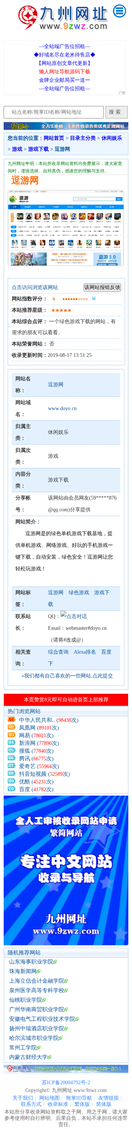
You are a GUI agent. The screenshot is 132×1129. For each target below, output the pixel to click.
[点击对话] (73, 616)
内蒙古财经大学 (28, 1057)
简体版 (103, 1104)
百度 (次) (36, 789)
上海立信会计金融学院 (36, 981)
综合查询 (58, 652)
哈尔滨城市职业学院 (34, 1038)
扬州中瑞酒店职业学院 (36, 1028)
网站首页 (54, 138)
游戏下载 (38, 149)
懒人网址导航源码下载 (64, 71)
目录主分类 (83, 138)
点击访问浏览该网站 (35, 287)
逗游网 (55, 384)
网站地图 (49, 1098)
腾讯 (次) (36, 758)
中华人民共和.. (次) (48, 720)
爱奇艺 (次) (39, 766)
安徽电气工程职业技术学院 (42, 1019)
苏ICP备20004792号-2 (66, 1082)
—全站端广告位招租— (64, 46)
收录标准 (58, 1104)
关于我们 (22, 1098)
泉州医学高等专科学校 (36, 990)
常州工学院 (23, 1048)
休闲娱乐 (112, 138)
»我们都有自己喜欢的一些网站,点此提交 (67, 676)
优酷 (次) (36, 782)
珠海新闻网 (23, 971)
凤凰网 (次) (39, 728)
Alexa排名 (85, 652)
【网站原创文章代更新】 (64, 63)
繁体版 (82, 1104)
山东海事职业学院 (31, 962)
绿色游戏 (80, 592)
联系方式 (31, 1104)
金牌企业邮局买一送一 (64, 80)
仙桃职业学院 (25, 1000)
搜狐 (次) (36, 751)
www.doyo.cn (62, 408)
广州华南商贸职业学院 (36, 1009)
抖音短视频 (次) (44, 774)
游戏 (17, 149)
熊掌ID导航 (79, 1098)
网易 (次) (36, 735)
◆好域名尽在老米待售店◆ (64, 55)
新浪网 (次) (39, 743)
